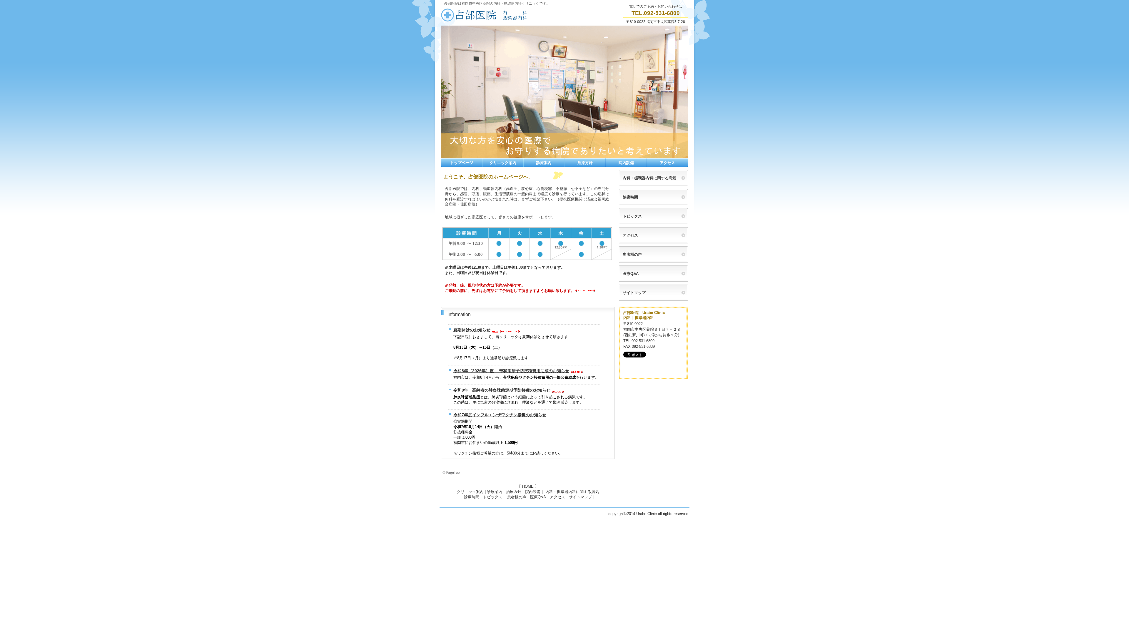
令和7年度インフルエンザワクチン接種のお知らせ (499, 414)
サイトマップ (580, 497)
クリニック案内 (470, 491)
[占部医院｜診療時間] (526, 261)
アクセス (557, 497)
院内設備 (532, 491)
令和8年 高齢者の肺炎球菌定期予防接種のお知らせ (501, 390)
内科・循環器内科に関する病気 (572, 491)
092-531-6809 (662, 13)
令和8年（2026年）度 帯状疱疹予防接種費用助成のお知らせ (511, 370)
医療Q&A (538, 497)
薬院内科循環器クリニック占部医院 (500, 15)
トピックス (492, 497)
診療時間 (471, 497)
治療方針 (513, 491)
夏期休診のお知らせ (471, 329)
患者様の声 (516, 497)
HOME (528, 486)
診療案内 (494, 491)
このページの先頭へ (451, 473)
